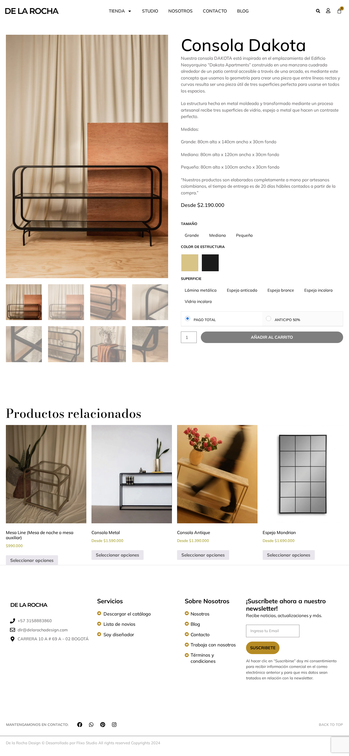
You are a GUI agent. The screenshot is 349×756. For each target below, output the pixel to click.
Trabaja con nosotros (213, 645)
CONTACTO (215, 11)
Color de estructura (203, 246)
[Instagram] (114, 724)
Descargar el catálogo (127, 614)
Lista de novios (119, 624)
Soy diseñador (118, 634)
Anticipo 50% (287, 319)
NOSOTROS (180, 11)
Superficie (191, 278)
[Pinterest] (103, 724)
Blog (195, 624)
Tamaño (189, 223)
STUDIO (150, 11)
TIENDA (117, 11)
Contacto (200, 634)
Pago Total (205, 319)
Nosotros (200, 614)
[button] (318, 11)
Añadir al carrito (272, 337)
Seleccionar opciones (32, 560)
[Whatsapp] (91, 724)
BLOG (243, 11)
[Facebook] (80, 724)
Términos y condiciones (203, 658)
